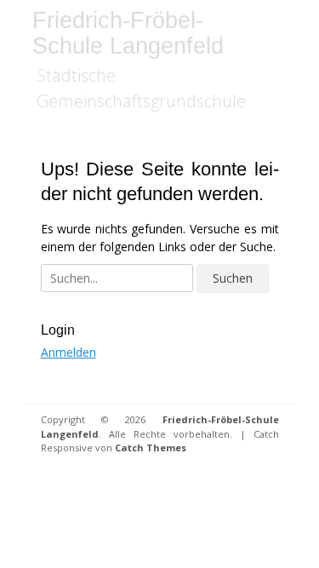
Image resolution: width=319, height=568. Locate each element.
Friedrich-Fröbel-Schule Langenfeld (128, 33)
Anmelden (68, 352)
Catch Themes (150, 447)
